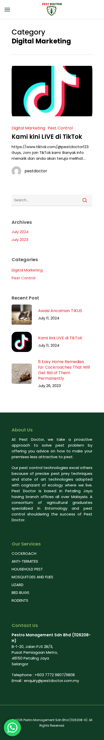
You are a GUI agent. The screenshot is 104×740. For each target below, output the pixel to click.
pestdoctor (35, 171)
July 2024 (20, 231)
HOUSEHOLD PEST (27, 569)
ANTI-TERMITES (25, 561)
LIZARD (17, 584)
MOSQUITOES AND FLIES (32, 577)
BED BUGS (20, 592)
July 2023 (20, 239)
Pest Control (60, 128)
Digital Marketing (28, 128)
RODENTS (20, 600)
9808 (70, 674)
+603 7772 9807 (49, 674)
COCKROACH (24, 553)
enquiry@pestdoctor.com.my (51, 680)
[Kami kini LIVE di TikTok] (52, 91)
